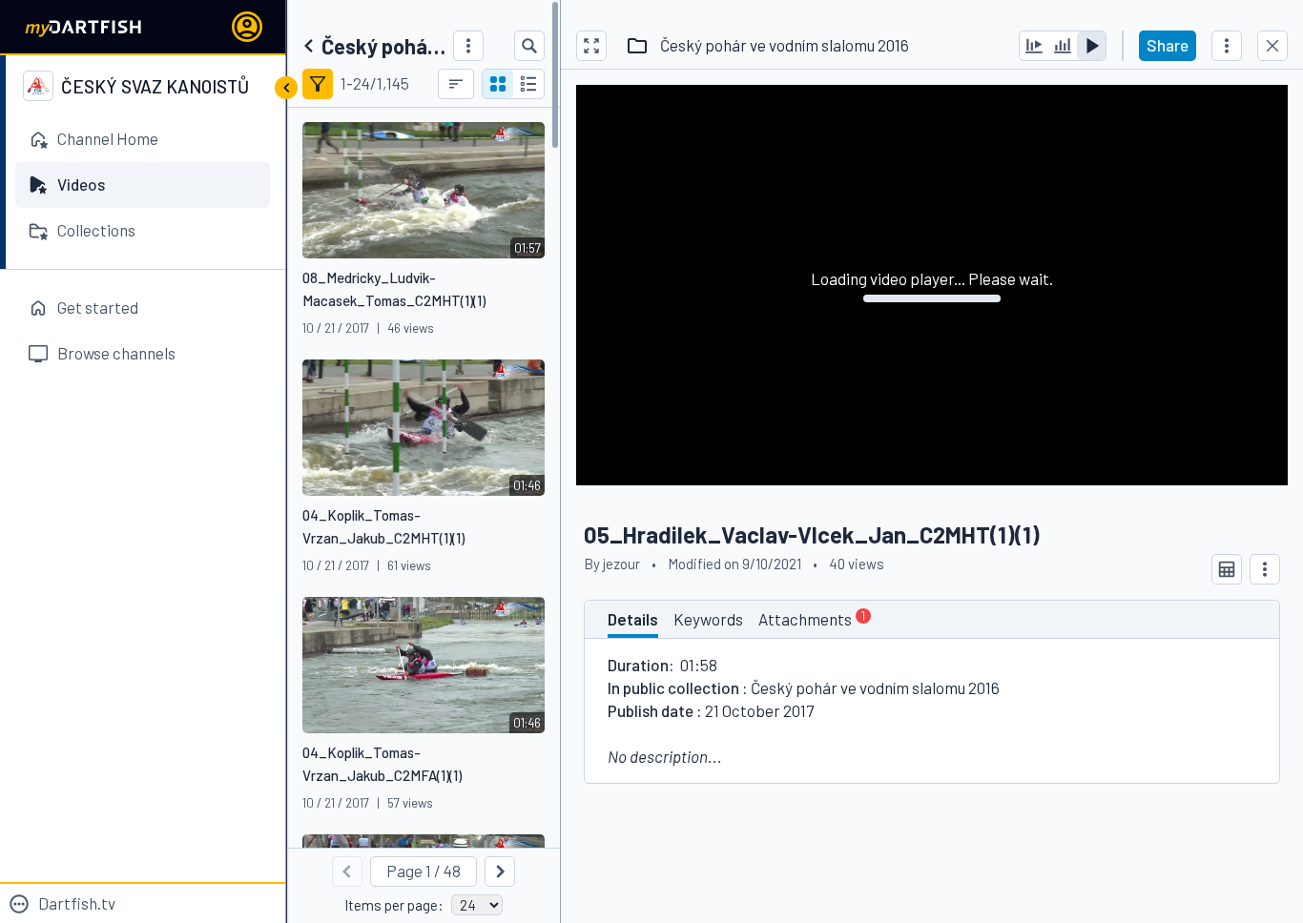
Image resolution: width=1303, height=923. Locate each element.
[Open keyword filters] (317, 84)
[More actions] (1226, 46)
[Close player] (1272, 46)
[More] (468, 46)
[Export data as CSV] (1226, 569)
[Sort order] (456, 84)
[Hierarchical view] (528, 84)
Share (1168, 44)
